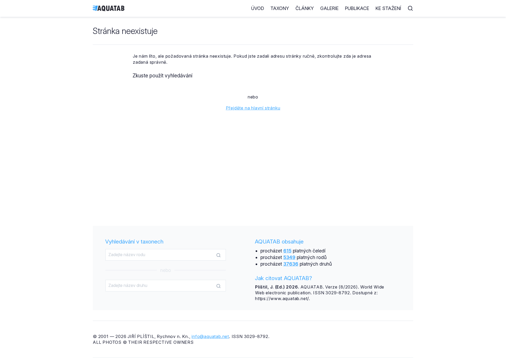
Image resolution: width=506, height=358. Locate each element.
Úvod (257, 8)
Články (304, 8)
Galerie (329, 8)
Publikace (357, 8)
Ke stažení (388, 8)
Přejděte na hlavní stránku (253, 108)
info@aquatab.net (210, 336)
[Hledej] (218, 255)
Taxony (279, 8)
